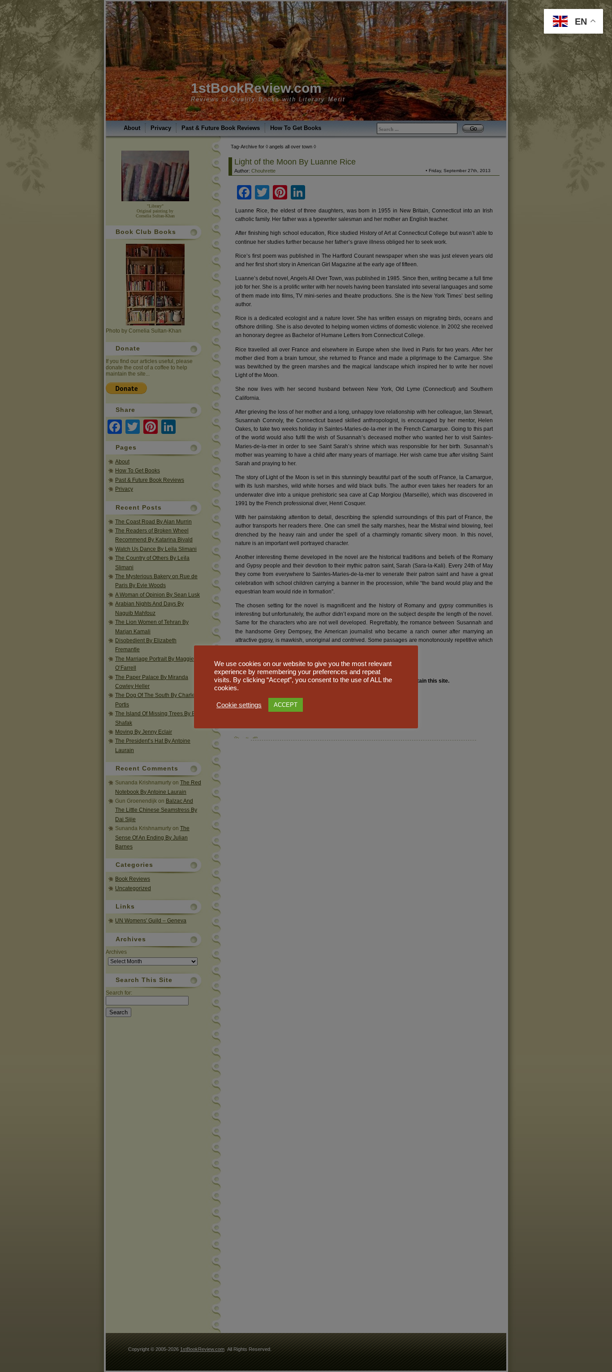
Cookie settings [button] (239, 705)
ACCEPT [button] (285, 704)
